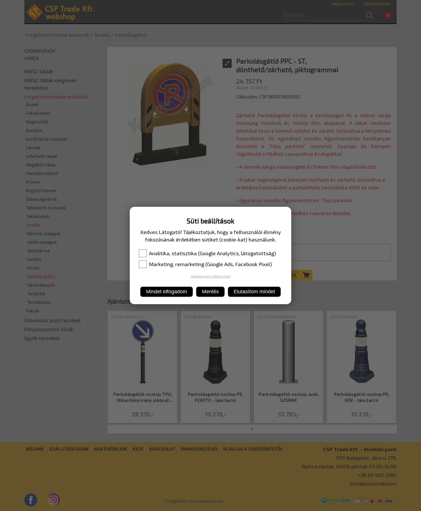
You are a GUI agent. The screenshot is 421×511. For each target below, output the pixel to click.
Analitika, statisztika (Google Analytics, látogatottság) (212, 253)
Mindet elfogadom (166, 291)
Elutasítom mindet (254, 291)
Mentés (210, 291)
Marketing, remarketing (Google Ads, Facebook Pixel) (210, 264)
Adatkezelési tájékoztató (211, 276)
